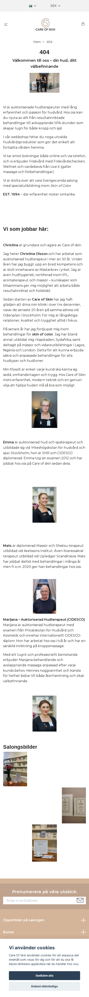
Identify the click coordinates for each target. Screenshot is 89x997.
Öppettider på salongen (23, 920)
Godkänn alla (44, 975)
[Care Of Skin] (45, 24)
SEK (54, 6)
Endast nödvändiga (44, 986)
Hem (37, 42)
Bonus (8, 932)
